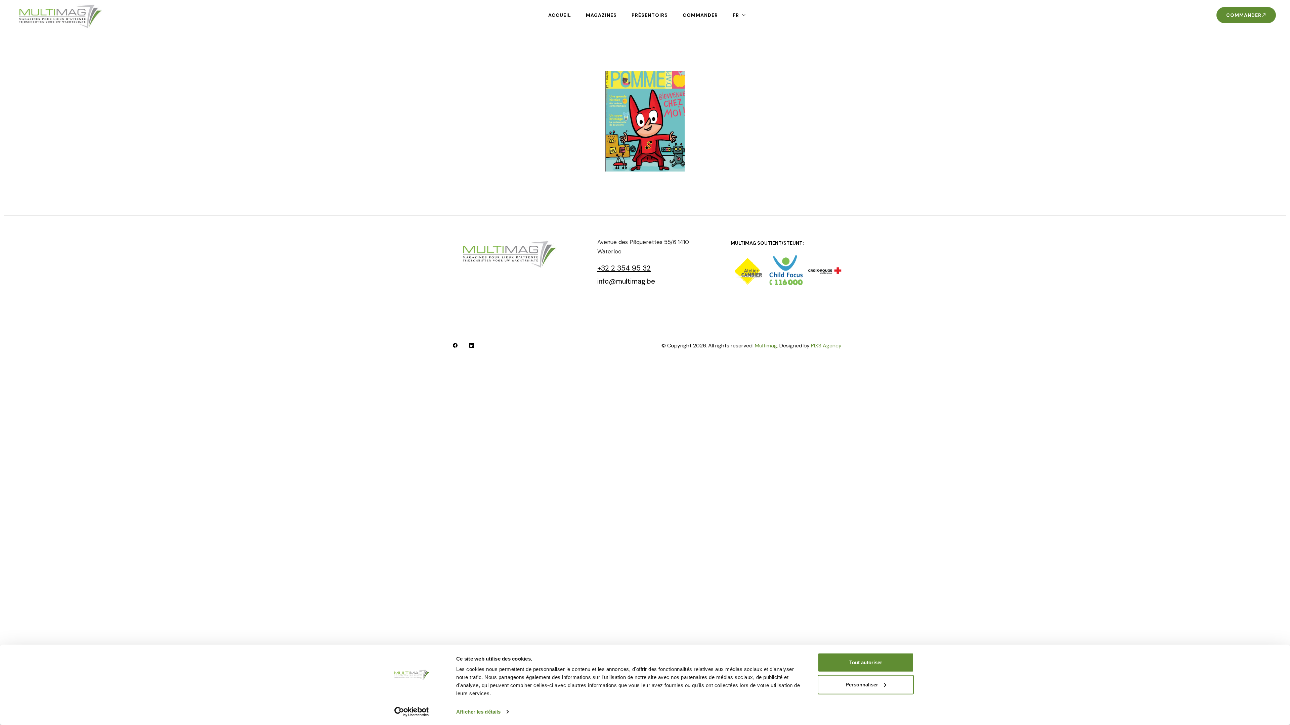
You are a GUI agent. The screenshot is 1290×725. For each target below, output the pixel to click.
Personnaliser (862, 684)
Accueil (559, 15)
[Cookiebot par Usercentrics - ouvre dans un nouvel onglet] (411, 712)
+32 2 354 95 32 (624, 268)
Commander (700, 15)
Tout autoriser (865, 662)
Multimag (766, 345)
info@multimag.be (626, 281)
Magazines (601, 15)
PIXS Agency (826, 345)
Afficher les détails (478, 712)
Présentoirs (650, 15)
